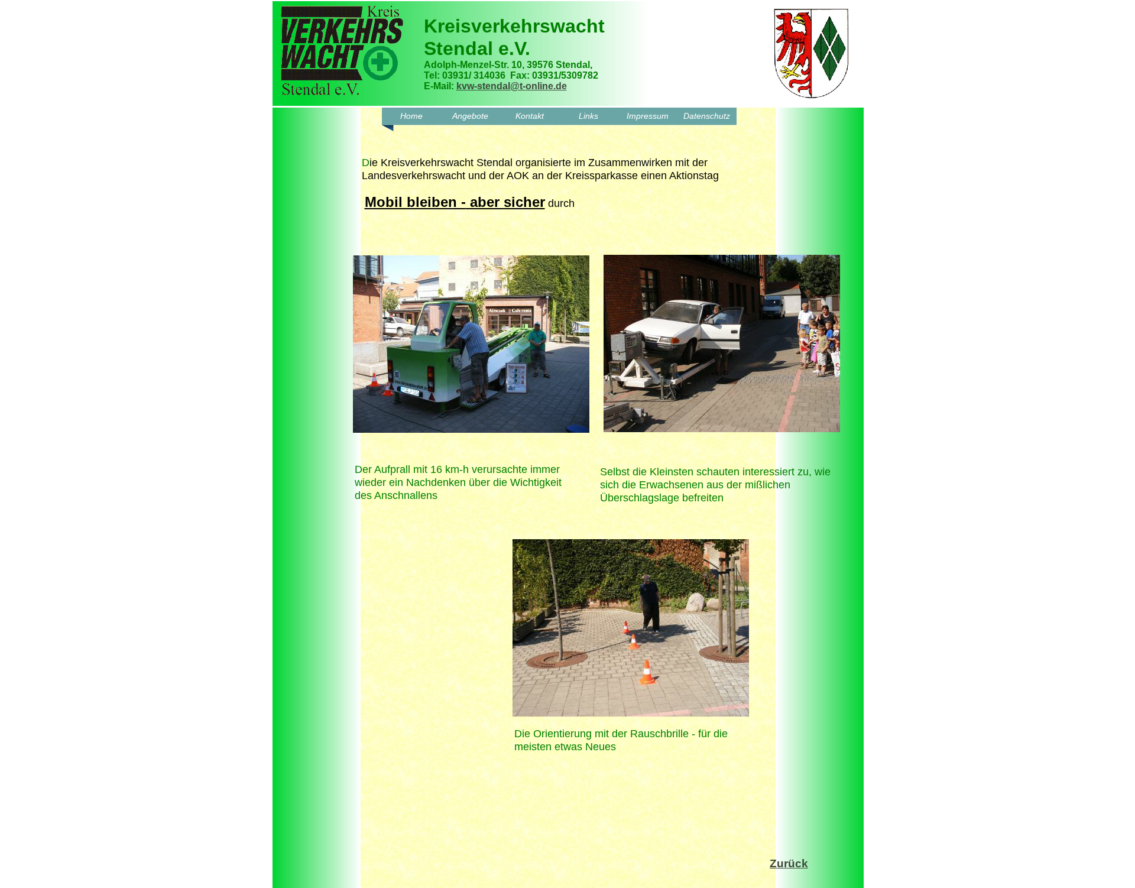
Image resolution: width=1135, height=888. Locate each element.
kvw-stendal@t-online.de (511, 86)
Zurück (789, 863)
